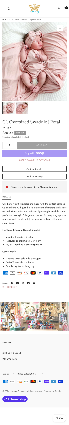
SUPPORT (6, 342)
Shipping (6, 137)
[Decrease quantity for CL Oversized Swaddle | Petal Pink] (5, 145)
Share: (5, 283)
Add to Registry (34, 169)
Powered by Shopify (52, 391)
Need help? (11, 287)
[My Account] (58, 8)
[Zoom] (60, 28)
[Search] (9, 8)
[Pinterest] (24, 283)
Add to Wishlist (34, 176)
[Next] (59, 61)
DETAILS (6, 197)
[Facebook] (13, 283)
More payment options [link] (34, 160)
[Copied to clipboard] (34, 283)
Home (5, 20)
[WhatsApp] (29, 283)
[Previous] (9, 61)
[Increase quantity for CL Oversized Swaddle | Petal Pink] (13, 145)
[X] (18, 283)
